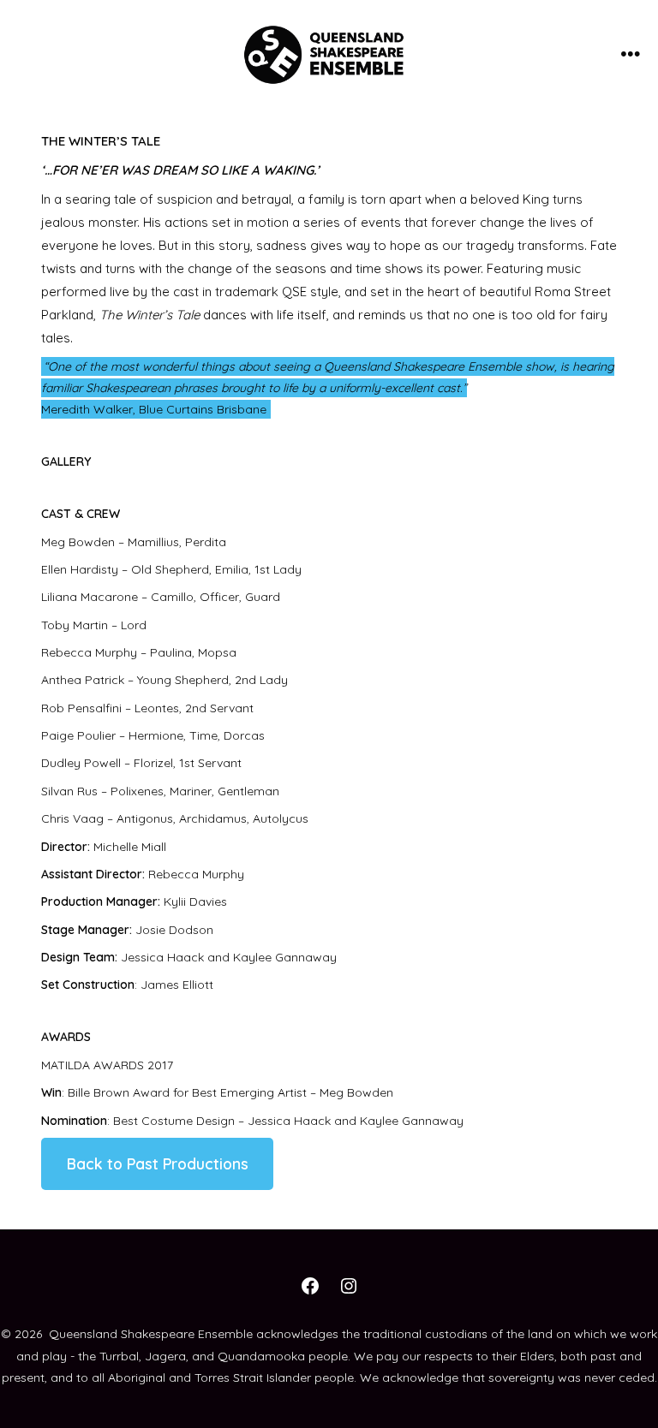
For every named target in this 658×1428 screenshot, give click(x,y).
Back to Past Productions (157, 1163)
